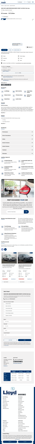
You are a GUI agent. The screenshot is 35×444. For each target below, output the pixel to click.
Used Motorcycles (6, 401)
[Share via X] (8, 85)
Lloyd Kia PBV (20, 405)
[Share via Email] (4, 85)
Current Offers (5, 404)
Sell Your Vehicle (5, 422)
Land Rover (12, 5)
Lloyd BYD (20, 411)
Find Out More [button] (17, 439)
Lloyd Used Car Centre (22, 418)
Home (2, 5)
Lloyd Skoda (20, 412)
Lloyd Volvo (20, 408)
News (4, 429)
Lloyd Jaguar (20, 402)
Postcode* (5, 323)
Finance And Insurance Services (23, 426)
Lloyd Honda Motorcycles (22, 416)
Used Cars (6, 5)
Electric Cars (5, 402)
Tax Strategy (20, 429)
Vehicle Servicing (6, 408)
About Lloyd (5, 425)
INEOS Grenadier (21, 409)
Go (26, 211)
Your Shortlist (5, 423)
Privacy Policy (20, 422)
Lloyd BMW (20, 398)
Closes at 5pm (8, 67)
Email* (5, 328)
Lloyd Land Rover (21, 401)
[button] (10, 442)
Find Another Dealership (17, 363)
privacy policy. (7, 345)
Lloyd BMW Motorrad (22, 415)
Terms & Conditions (21, 423)
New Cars (4, 398)
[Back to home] (3, 2)
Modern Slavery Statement (22, 430)
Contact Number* (7, 332)
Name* (5, 319)
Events (4, 430)
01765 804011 (8, 66)
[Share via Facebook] (6, 85)
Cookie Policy (20, 425)
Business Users (5, 405)
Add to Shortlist (5, 16)
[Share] (2, 85)
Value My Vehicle (5, 80)
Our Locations (5, 426)
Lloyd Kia (19, 404)
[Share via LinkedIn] (10, 85)
